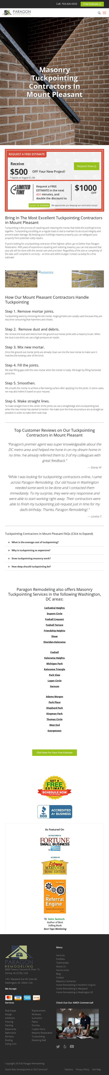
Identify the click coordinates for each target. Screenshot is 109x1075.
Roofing (9, 1040)
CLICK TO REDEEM (39, 205)
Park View (54, 675)
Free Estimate (91, 4)
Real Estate (10, 1010)
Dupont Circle (54, 613)
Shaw (54, 636)
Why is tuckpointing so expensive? (31, 550)
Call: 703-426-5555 (66, 3)
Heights (60, 607)
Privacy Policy (82, 1069)
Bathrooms (10, 1032)
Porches (36, 1025)
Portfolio (60, 959)
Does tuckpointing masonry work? (31, 558)
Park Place (54, 702)
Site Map (96, 1069)
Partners (69, 1069)
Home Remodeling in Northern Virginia (75, 984)
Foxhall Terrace (54, 625)
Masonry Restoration (42, 1032)
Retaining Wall (39, 1040)
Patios (35, 1021)
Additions (10, 1018)
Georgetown (54, 730)
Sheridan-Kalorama (54, 642)
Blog (58, 973)
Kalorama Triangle (54, 669)
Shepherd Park (54, 708)
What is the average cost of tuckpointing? (35, 542)
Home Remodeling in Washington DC (74, 992)
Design (8, 1014)
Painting (9, 1025)
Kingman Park (54, 713)
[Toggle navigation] (104, 12)
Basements (10, 1029)
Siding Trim (10, 1043)
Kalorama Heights (54, 657)
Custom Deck (38, 1029)
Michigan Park (54, 663)
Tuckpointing (38, 1036)
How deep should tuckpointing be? (31, 566)
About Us (61, 966)
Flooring (9, 1021)
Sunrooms (37, 1018)
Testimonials (62, 962)
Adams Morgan (54, 696)
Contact (60, 977)
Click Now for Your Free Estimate (55, 752)
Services (60, 955)
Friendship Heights (54, 630)
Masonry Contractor (66, 981)
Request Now (85, 166)
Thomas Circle (54, 719)
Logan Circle (54, 680)
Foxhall (54, 652)
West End (54, 725)
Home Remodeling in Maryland (72, 988)
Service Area (62, 970)
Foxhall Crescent (54, 619)
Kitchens (9, 1036)
